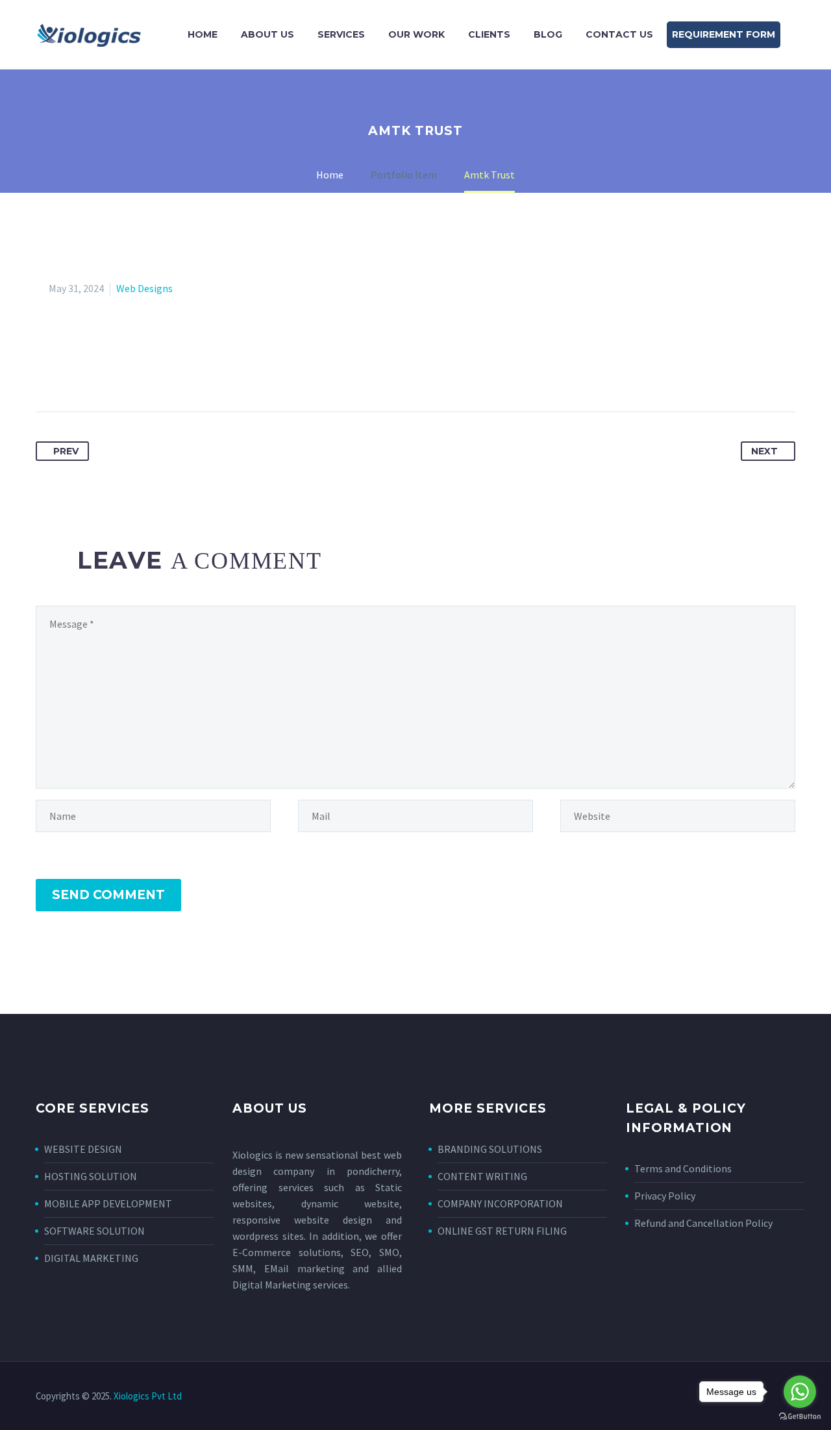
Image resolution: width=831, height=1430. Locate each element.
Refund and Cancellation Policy (703, 1222)
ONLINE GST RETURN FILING (502, 1230)
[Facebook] (47, 370)
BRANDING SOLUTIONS (490, 1148)
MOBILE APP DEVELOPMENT (108, 1203)
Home (202, 34)
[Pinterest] (95, 370)
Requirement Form (723, 34)
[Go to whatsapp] (800, 1391)
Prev (66, 451)
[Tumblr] (119, 370)
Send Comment (108, 894)
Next (764, 451)
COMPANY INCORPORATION (500, 1203)
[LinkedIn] (143, 370)
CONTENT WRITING (482, 1176)
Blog (548, 34)
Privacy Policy (664, 1195)
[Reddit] (167, 370)
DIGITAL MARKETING (91, 1257)
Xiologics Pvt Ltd (148, 1396)
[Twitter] (71, 370)
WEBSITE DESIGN (83, 1148)
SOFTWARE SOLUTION (94, 1230)
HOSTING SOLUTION (90, 1176)
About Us (267, 34)
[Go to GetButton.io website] (800, 1416)
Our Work (416, 34)
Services (341, 34)
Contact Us (619, 34)
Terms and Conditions (683, 1168)
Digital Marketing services (290, 1284)
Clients (489, 34)
